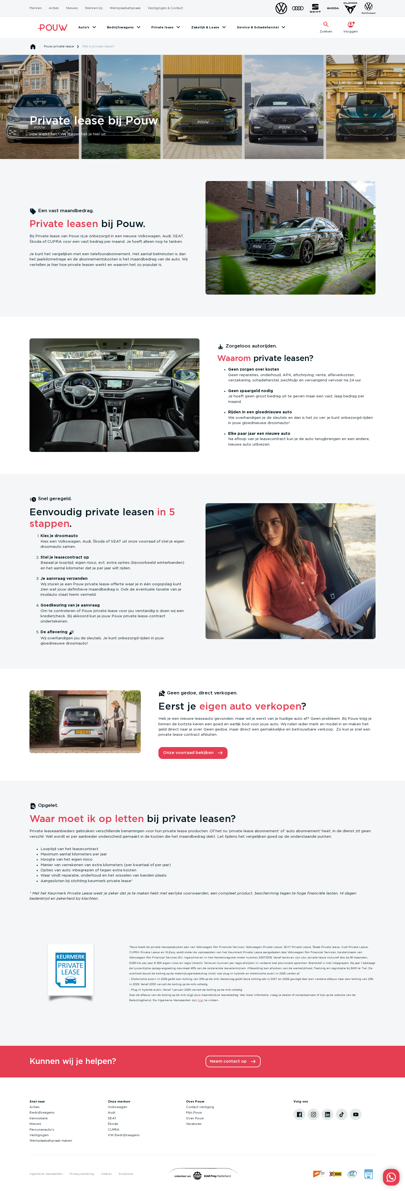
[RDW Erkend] (319, 1174)
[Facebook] (299, 1114)
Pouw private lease (59, 46)
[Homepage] (33, 46)
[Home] (53, 27)
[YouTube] (356, 1114)
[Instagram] (313, 1114)
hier (201, 1000)
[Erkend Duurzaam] (352, 1174)
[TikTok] (342, 1114)
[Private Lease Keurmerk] (368, 1174)
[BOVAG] (336, 1174)
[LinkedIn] (327, 1114)
